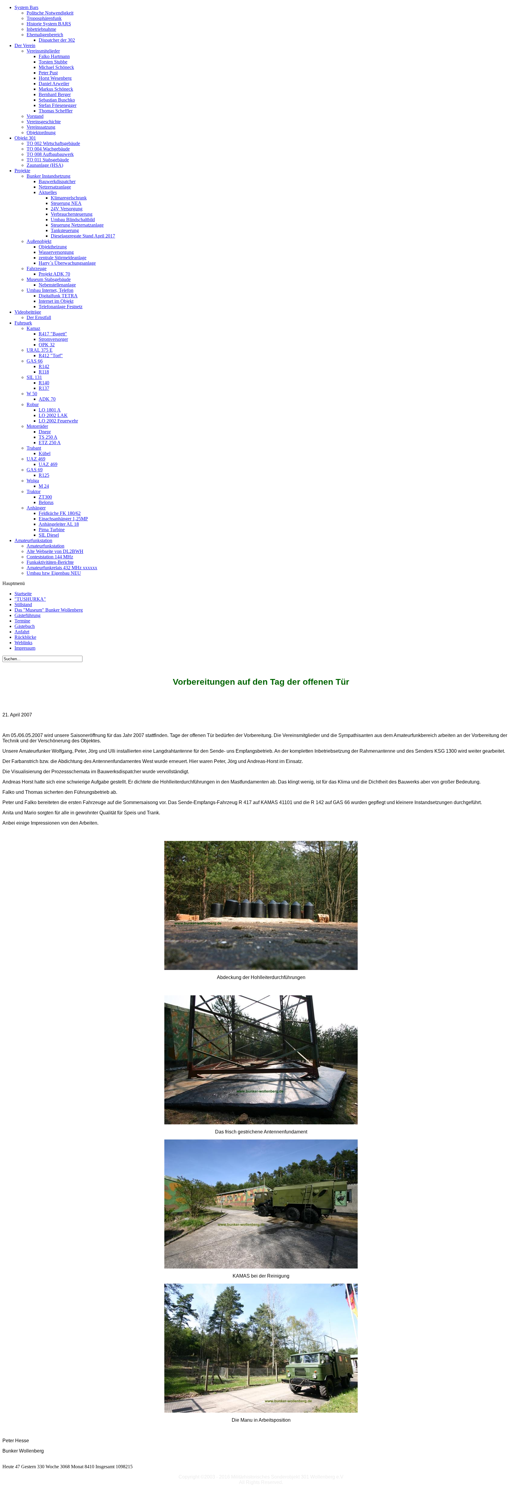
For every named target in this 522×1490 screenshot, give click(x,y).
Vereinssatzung (41, 127)
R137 (44, 388)
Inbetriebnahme (41, 29)
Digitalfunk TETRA (58, 295)
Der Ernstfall (39, 317)
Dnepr (45, 431)
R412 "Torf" (51, 355)
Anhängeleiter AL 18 (59, 524)
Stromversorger (53, 339)
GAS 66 (35, 361)
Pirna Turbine (52, 529)
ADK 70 (47, 399)
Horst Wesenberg (55, 78)
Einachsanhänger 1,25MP (63, 518)
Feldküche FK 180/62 (60, 513)
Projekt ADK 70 (54, 273)
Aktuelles (48, 192)
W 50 (32, 393)
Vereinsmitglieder (43, 50)
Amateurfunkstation (45, 545)
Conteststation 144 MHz (50, 556)
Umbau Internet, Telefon (50, 290)
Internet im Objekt (56, 301)
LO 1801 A (50, 409)
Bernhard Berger (55, 94)
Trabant (34, 448)
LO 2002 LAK (53, 415)
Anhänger (36, 507)
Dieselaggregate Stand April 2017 (83, 235)
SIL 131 (34, 377)
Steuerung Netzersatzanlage (77, 225)
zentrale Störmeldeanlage (62, 257)
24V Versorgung (66, 208)
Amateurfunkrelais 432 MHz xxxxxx (62, 567)
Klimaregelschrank (69, 197)
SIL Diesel (49, 535)
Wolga (33, 480)
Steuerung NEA (66, 203)
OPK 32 (47, 344)
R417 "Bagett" (53, 333)
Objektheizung (53, 246)
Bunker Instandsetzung (48, 176)
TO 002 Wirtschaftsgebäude (53, 143)
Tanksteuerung (65, 230)
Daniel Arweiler (54, 83)
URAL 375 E (40, 350)
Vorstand (35, 116)
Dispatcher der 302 (57, 40)
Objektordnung (41, 132)
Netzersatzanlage (55, 186)
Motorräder (37, 426)
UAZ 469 (36, 458)
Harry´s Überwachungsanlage (67, 263)
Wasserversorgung (56, 252)
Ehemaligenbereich (45, 34)
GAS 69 (35, 469)
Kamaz (33, 328)
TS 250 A (48, 437)
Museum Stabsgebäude (49, 279)
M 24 (44, 486)
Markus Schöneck (56, 89)
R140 (44, 382)
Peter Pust (48, 72)
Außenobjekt (39, 241)
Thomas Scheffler (55, 110)
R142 (44, 366)
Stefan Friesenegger (57, 105)
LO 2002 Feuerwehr (58, 420)
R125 (44, 475)
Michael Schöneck (56, 67)
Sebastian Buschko (57, 99)
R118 (44, 371)
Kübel (44, 453)
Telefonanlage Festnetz (60, 306)
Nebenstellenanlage (57, 284)
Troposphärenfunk (44, 18)
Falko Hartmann (54, 56)
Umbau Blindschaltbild (73, 219)
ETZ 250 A (50, 442)
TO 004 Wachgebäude (48, 148)
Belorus (46, 502)
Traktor (33, 491)
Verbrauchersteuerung (71, 214)
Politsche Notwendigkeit (50, 12)
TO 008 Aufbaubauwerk (50, 154)
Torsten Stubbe (53, 61)
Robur (33, 404)
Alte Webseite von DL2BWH (55, 551)
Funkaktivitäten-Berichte (50, 562)
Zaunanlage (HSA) (45, 165)
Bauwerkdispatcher (57, 181)
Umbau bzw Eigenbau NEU (54, 573)
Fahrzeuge (37, 268)
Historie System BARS (49, 23)
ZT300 (45, 496)
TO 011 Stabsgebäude (48, 159)
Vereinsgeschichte (44, 121)
